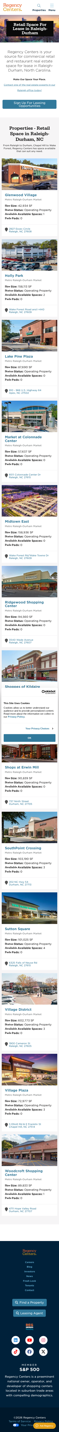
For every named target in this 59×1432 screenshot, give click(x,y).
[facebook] (30, 1351)
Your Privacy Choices (37, 728)
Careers (29, 1262)
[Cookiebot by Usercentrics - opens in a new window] (42, 692)
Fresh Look (29, 1281)
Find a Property (32, 1302)
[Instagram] (43, 1339)
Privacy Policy (43, 1421)
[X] (43, 1351)
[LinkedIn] (16, 1339)
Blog (29, 1267)
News (29, 1276)
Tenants (29, 1285)
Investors (29, 1271)
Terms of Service (20, 1421)
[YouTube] (30, 1339)
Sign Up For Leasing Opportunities (29, 104)
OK (29, 738)
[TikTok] (16, 1351)
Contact (29, 1290)
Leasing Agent (31, 1313)
